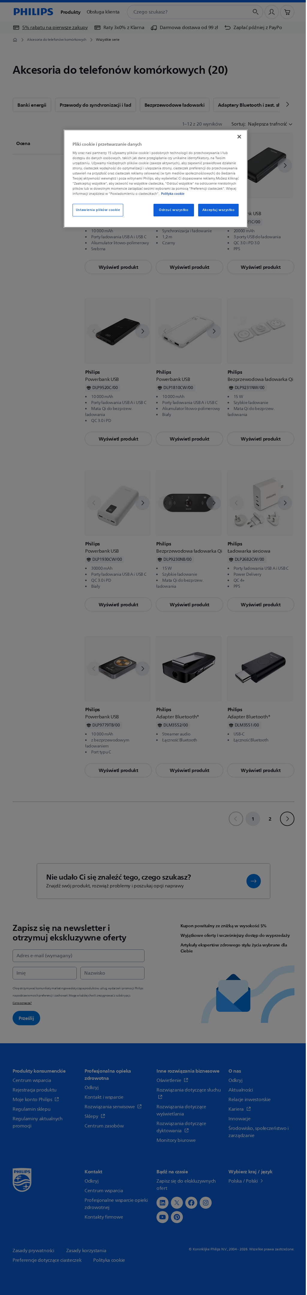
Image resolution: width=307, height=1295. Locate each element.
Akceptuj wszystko (215, 215)
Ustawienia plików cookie (97, 215)
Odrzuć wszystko (170, 215)
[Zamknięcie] (235, 136)
